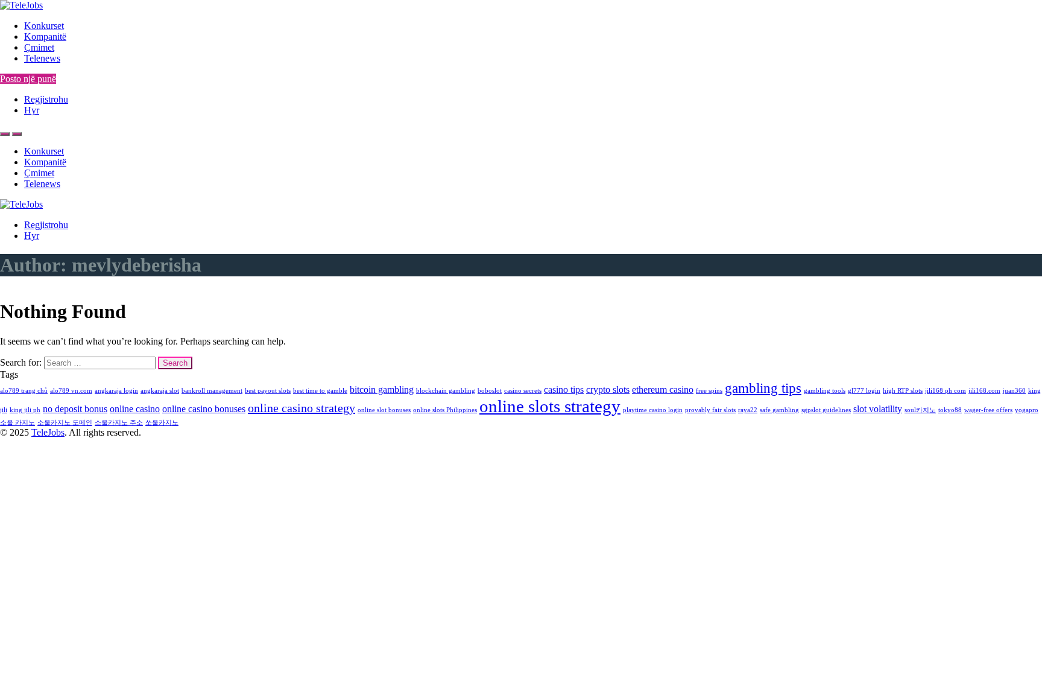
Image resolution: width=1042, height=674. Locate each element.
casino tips (564, 389)
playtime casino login (653, 410)
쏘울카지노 (161, 422)
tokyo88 (950, 410)
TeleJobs (48, 432)
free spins (709, 390)
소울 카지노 (17, 422)
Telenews (42, 58)
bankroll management (212, 390)
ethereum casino (662, 389)
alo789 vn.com (71, 390)
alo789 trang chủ (24, 390)
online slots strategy (549, 406)
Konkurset (44, 26)
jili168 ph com (945, 390)
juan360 (1014, 390)
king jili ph (25, 410)
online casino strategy (301, 408)
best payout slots (268, 390)
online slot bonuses (384, 410)
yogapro (1026, 410)
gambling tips (763, 388)
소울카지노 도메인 (64, 422)
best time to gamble (320, 390)
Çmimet (39, 47)
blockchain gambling (445, 390)
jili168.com (984, 390)
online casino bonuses (203, 409)
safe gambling (779, 410)
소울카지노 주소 (119, 422)
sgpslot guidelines (826, 410)
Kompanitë (45, 36)
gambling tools (824, 390)
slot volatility (877, 409)
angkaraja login (116, 390)
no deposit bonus (75, 409)
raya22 (747, 410)
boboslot (490, 390)
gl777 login (864, 390)
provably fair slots (710, 410)
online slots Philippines (445, 410)
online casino (135, 409)
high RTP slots (903, 390)
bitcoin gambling (382, 389)
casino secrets (523, 390)
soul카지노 (920, 410)
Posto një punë (28, 79)
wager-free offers (988, 410)
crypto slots (608, 389)
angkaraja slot (160, 390)
